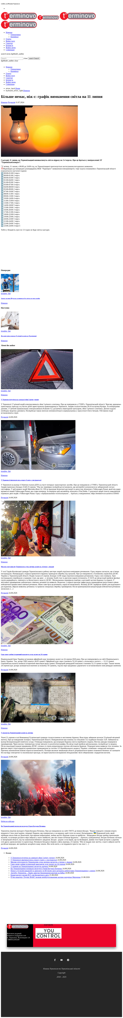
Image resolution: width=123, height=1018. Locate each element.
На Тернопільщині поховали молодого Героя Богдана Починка (23, 826)
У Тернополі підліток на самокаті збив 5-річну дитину (20, 399)
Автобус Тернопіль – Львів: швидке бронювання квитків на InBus (38, 873)
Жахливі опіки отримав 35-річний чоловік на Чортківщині (19, 336)
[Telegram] (68, 960)
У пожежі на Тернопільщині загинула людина (17, 733)
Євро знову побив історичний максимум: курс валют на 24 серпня (24, 654)
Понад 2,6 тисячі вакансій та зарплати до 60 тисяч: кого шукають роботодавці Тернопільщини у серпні (53, 871)
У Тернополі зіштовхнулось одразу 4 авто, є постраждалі (21, 480)
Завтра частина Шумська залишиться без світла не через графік (20, 298)
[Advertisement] (61, 250)
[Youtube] (61, 960)
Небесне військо (7, 821)
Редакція (11, 102)
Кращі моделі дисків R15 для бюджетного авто (30, 875)
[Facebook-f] (55, 960)
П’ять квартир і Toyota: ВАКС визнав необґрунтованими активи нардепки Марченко (46, 877)
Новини (4, 102)
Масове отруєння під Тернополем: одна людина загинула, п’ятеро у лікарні (27, 567)
